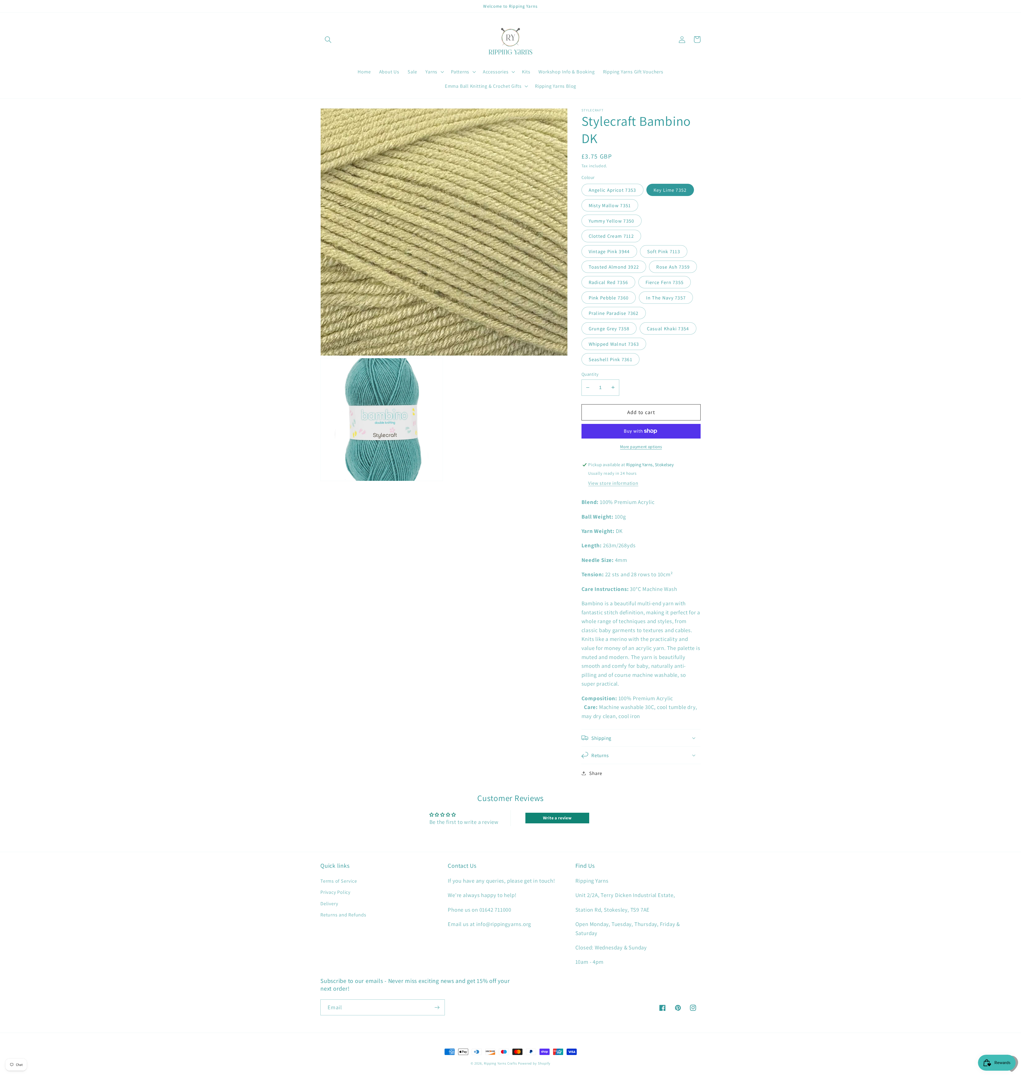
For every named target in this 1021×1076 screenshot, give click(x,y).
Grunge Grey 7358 (609, 328)
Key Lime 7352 (670, 189)
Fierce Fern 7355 (665, 282)
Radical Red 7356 (608, 282)
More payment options (641, 446)
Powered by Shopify (534, 1063)
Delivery (329, 903)
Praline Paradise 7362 (614, 313)
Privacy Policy (335, 892)
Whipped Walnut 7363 (614, 343)
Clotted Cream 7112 (611, 236)
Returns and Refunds (343, 914)
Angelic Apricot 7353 (612, 189)
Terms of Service (338, 881)
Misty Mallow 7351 (610, 205)
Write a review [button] (557, 818)
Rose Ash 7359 (673, 267)
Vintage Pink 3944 (609, 251)
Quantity (590, 374)
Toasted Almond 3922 (614, 267)
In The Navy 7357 (666, 297)
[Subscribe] (437, 1007)
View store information (613, 483)
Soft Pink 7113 (663, 251)
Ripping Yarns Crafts (500, 1063)
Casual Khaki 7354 (668, 328)
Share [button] (595, 773)
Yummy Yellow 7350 (611, 220)
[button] (328, 39)
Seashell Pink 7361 (610, 359)
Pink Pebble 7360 (609, 297)
